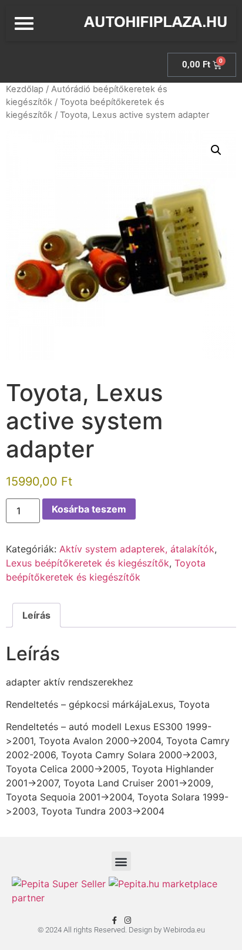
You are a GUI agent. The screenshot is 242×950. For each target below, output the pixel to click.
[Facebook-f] (114, 920)
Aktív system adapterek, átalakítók (136, 549)
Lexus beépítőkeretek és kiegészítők (87, 563)
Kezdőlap (24, 89)
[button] (216, 150)
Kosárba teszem (89, 509)
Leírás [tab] (36, 615)
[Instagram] (128, 920)
